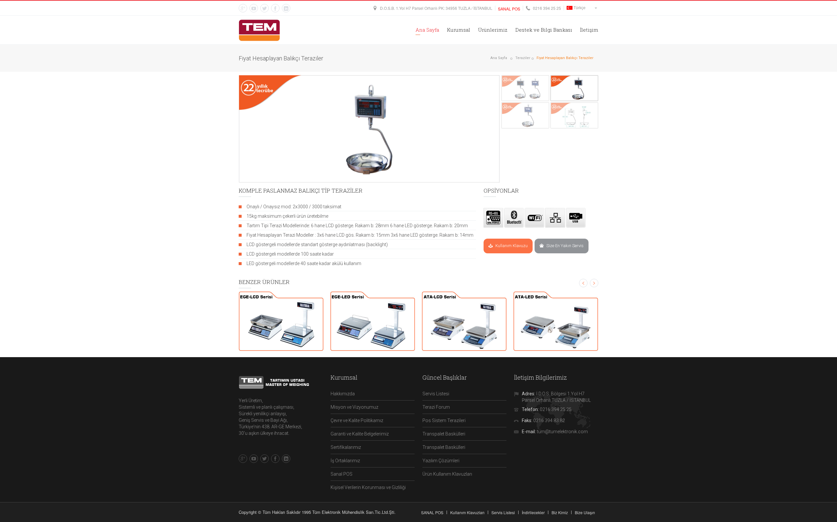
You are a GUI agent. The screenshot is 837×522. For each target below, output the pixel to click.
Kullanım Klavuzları (467, 512)
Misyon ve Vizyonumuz (354, 407)
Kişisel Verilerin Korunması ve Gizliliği (368, 487)
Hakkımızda (343, 393)
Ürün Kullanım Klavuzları (447, 474)
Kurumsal (458, 29)
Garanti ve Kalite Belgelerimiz (360, 433)
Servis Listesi (435, 393)
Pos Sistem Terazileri (444, 420)
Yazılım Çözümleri (440, 460)
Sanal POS (341, 474)
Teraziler (522, 58)
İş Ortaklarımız (345, 460)
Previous (235, 129)
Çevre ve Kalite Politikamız (357, 420)
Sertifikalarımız (346, 447)
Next (504, 129)
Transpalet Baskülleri (443, 433)
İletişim (589, 29)
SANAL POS (432, 512)
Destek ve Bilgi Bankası (543, 29)
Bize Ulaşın (585, 512)
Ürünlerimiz (492, 29)
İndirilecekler (533, 512)
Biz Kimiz (560, 512)
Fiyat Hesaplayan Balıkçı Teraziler (565, 58)
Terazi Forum (436, 407)
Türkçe (579, 8)
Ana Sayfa (427, 29)
